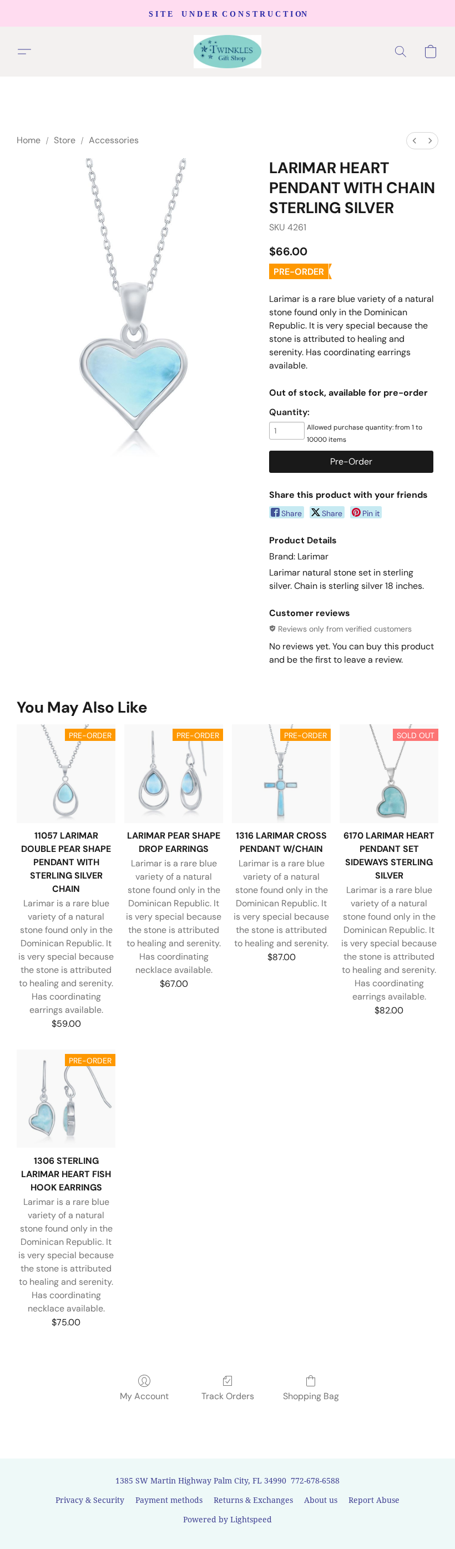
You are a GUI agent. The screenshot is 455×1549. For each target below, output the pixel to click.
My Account (144, 1396)
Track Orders (227, 1396)
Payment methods (169, 1500)
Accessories (114, 140)
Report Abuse (374, 1500)
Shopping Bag (311, 1396)
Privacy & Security (89, 1500)
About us (320, 1500)
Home (29, 140)
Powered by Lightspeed (227, 1519)
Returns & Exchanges (253, 1500)
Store (64, 140)
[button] (228, 51)
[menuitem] (414, 141)
